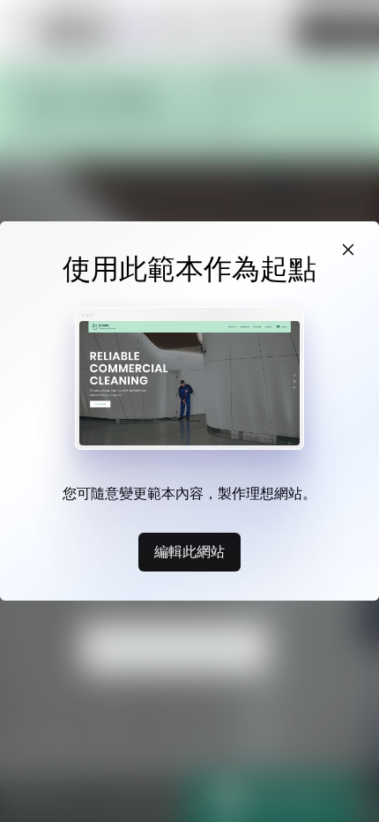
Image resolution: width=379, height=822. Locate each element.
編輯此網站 (189, 551)
